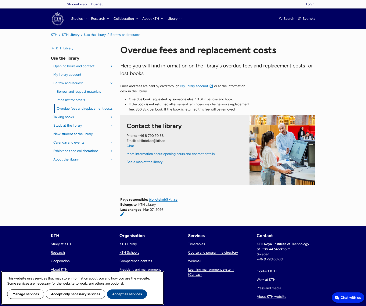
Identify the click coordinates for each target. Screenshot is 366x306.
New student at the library (73, 134)
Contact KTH (267, 271)
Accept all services (127, 294)
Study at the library (67, 125)
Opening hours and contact (73, 66)
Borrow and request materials (79, 91)
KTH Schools (129, 252)
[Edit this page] (122, 214)
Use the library (95, 35)
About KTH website (271, 297)
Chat (130, 146)
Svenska (309, 19)
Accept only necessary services (75, 294)
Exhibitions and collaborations (75, 151)
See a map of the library (144, 162)
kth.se (57, 4)
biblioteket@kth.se (163, 199)
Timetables (196, 244)
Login (310, 4)
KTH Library (70, 35)
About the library (66, 159)
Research (58, 252)
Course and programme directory (213, 252)
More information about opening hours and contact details (171, 154)
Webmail (194, 261)
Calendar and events (68, 142)
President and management (140, 269)
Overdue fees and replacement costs (84, 108)
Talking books (63, 117)
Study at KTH (61, 244)
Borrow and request (125, 35)
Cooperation (60, 261)
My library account (67, 75)
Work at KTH (266, 280)
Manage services (25, 294)
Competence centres (135, 261)
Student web (77, 4)
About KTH (59, 269)
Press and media (269, 288)
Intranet (97, 4)
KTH (54, 35)
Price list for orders (71, 100)
